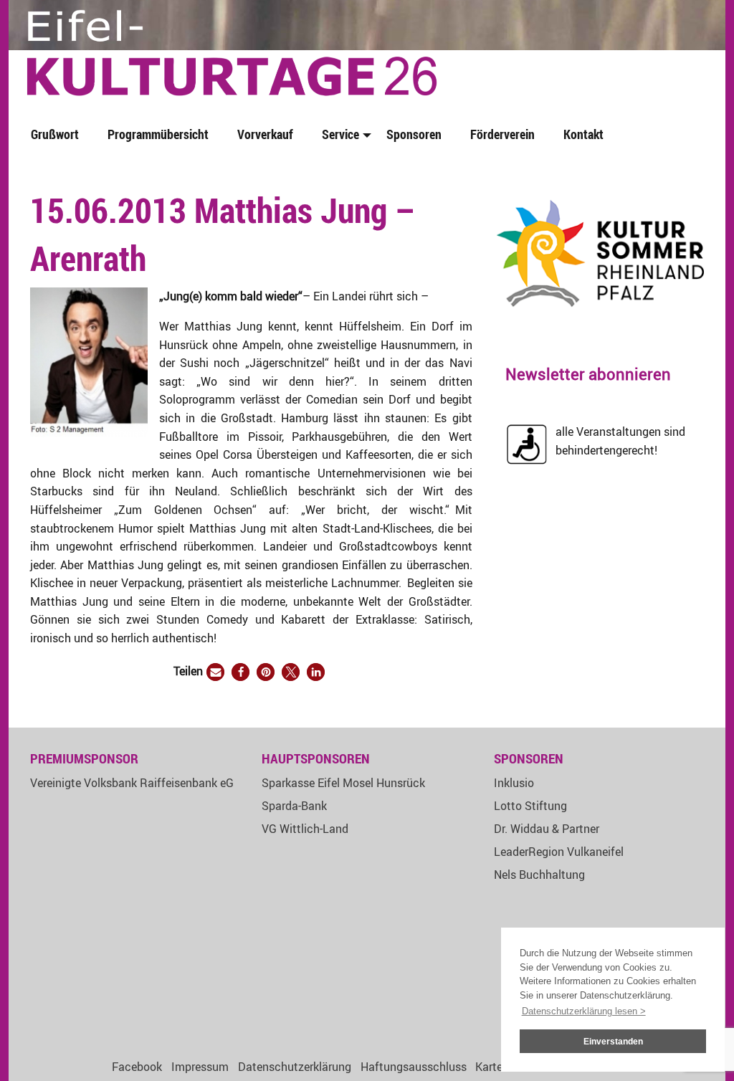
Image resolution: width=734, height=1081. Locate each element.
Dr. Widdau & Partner (546, 829)
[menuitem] (57, 135)
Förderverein (502, 134)
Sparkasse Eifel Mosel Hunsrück (343, 783)
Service (340, 134)
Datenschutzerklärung (294, 1067)
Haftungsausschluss (414, 1067)
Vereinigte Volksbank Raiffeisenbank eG (132, 783)
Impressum (200, 1067)
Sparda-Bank (294, 806)
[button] (215, 672)
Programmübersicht (158, 134)
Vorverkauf (265, 134)
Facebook (137, 1067)
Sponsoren (414, 134)
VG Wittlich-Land (305, 829)
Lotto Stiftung (530, 806)
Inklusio (514, 783)
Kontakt (583, 134)
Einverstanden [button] (613, 1041)
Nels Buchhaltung (539, 874)
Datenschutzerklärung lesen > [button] (584, 1011)
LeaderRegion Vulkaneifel (559, 851)
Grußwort (55, 134)
